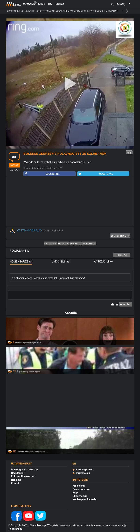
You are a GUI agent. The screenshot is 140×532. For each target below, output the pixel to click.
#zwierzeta (88, 11)
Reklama (16, 479)
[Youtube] (28, 515)
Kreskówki (79, 485)
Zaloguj (121, 4)
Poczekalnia (29, 3)
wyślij (126, 304)
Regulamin (17, 473)
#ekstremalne (46, 11)
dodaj (123, 255)
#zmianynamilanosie (84, 499)
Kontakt (15, 483)
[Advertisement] (70, 202)
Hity (50, 4)
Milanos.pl (40, 525)
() (14, 170)
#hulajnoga (89, 243)
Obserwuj (121, 235)
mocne (14, 165)
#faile (101, 11)
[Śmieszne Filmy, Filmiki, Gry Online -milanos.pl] (13, 4)
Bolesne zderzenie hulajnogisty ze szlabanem (64, 153)
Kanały (41, 4)
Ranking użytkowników (24, 469)
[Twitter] (40, 515)
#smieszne (13, 11)
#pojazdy (74, 11)
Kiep (75, 492)
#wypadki (112, 11)
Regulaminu (16, 528)
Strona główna (84, 469)
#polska (61, 11)
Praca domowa (81, 489)
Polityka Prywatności (23, 476)
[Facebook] (16, 515)
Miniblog (60, 4)
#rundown (29, 11)
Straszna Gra (80, 496)
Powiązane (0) (20, 250)
